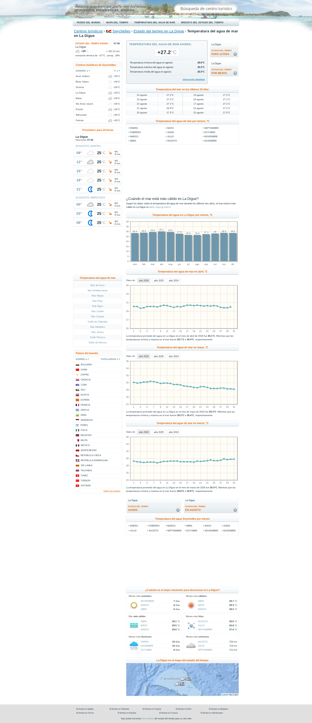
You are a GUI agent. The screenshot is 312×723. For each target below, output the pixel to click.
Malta (84, 440)
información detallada (194, 79)
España (85, 400)
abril (133, 140)
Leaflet (224, 694)
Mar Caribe (97, 311)
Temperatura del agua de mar (154, 22)
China (84, 369)
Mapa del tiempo (117, 22)
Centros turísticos (88, 31)
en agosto (195, 508)
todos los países (112, 491)
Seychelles (121, 31)
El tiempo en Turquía (152, 709)
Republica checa (91, 455)
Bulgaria (86, 364)
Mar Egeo (97, 306)
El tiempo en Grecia (85, 713)
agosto (172, 140)
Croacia (86, 379)
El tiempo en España (127, 713)
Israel (84, 425)
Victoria (80, 87)
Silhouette (81, 115)
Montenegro (89, 450)
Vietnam (86, 485)
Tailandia (86, 470)
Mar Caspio (97, 316)
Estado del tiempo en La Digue (159, 31)
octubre (209, 132)
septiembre (211, 128)
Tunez (84, 475)
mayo (170, 128)
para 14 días (221, 52)
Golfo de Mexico (98, 342)
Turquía (85, 480)
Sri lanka (86, 465)
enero (134, 128)
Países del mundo (88, 22)
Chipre (85, 374)
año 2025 (159, 280)
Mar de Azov (98, 285)
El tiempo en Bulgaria (218, 709)
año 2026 (144, 280)
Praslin (79, 109)
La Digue (81, 92)
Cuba (84, 385)
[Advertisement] (209, 170)
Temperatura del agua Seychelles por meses (182, 518)
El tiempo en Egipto (85, 709)
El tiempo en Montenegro (212, 713)
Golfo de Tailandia (97, 321)
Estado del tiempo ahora (91, 43)
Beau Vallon (82, 81)
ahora (138, 508)
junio (170, 132)
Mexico (85, 445)
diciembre (210, 140)
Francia (85, 405)
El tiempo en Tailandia (119, 709)
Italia (84, 430)
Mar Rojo (97, 300)
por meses (221, 71)
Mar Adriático (97, 326)
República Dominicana (94, 460)
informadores (148, 718)
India (84, 415)
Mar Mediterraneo (97, 290)
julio (170, 136)
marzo (134, 136)
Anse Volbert (83, 76)
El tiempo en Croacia (168, 713)
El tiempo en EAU (183, 709)
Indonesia (87, 420)
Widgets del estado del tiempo (202, 22)
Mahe (79, 98)
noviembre (211, 136)
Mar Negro (98, 295)
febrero (135, 132)
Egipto (85, 395)
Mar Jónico (97, 332)
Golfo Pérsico (97, 337)
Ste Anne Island (84, 103)
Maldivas (86, 435)
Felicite (80, 120)
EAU (83, 390)
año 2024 (174, 280)
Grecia (85, 410)
